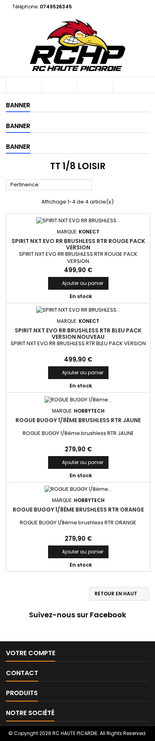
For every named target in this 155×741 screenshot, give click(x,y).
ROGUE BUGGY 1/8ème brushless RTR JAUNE (78, 420)
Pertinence (49, 185)
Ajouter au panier (78, 283)
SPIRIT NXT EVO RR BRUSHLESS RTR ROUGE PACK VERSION (78, 244)
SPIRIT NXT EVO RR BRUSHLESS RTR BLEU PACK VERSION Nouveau (78, 333)
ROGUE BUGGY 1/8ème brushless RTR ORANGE (78, 510)
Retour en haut (120, 593)
